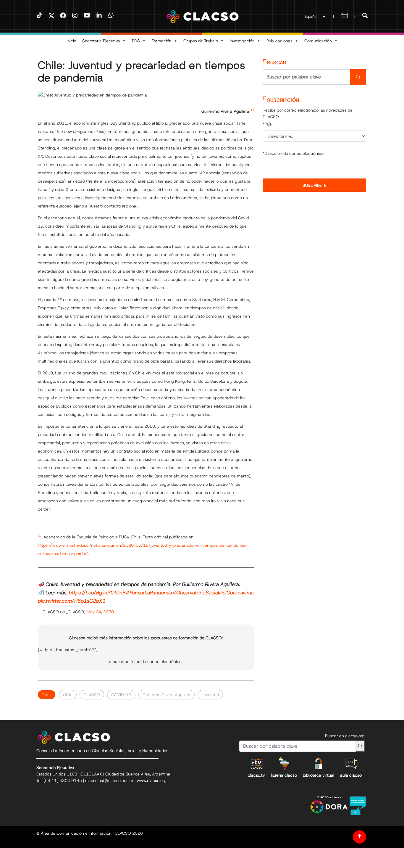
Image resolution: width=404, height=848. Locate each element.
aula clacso (351, 775)
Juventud (210, 694)
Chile (67, 694)
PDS (136, 41)
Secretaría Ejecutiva (101, 41)
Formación (162, 41)
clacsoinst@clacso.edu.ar (109, 780)
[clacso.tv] (256, 763)
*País (267, 124)
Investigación (242, 41)
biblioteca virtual (318, 775)
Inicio (71, 41)
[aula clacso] (351, 763)
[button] (365, 16)
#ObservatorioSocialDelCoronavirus (212, 592)
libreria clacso (284, 775)
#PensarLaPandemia (148, 592)
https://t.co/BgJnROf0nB (97, 592)
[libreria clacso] (284, 763)
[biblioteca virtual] (318, 763)
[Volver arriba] (359, 837)
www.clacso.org (152, 780)
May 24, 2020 (100, 611)
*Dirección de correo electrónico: (293, 153)
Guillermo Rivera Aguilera (166, 694)
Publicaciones (279, 41)
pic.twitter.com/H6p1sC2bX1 (72, 601)
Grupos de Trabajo (200, 41)
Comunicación (318, 41)
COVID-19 (121, 694)
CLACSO (92, 694)
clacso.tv (256, 775)
